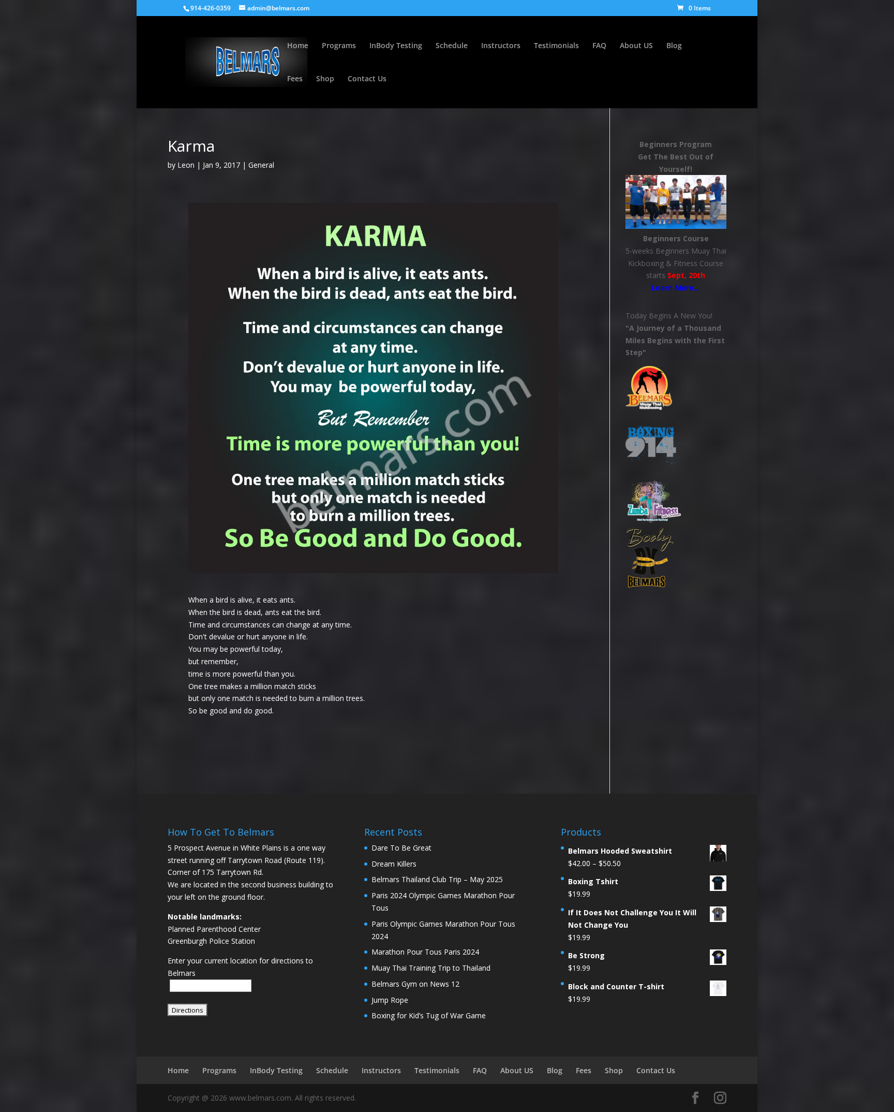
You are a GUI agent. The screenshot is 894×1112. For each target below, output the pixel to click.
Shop (325, 79)
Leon (186, 165)
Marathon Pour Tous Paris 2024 (425, 952)
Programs (339, 46)
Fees (295, 79)
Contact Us (367, 79)
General (261, 165)
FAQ (599, 46)
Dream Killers (393, 864)
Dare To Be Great (401, 848)
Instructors (500, 46)
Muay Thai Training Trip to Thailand (430, 968)
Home (297, 46)
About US (636, 46)
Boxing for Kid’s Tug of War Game (428, 1015)
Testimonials (556, 46)
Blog (674, 46)
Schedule (452, 46)
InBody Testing (395, 46)
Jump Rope (389, 1000)
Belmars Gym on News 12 (415, 984)
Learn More (672, 287)
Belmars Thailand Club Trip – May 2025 (437, 879)
